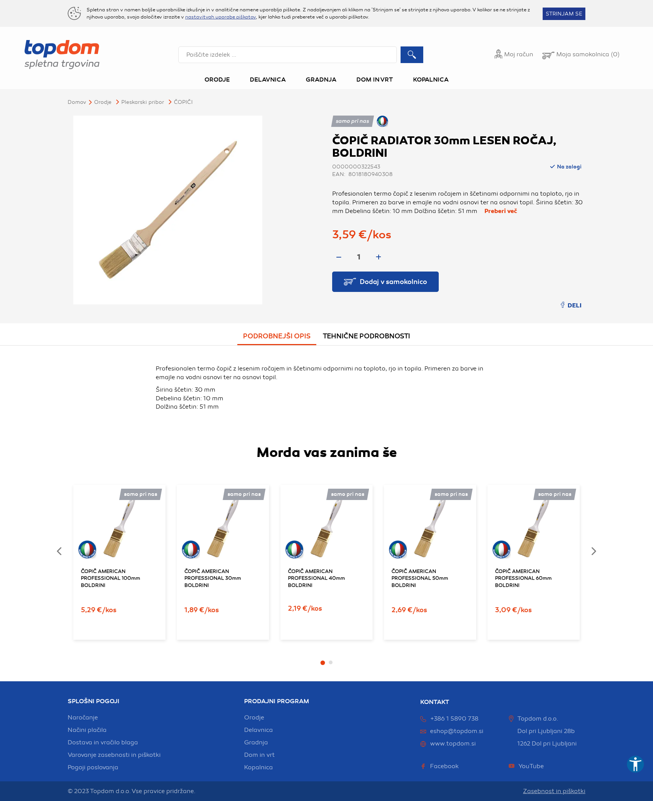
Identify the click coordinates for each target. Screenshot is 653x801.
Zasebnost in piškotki (554, 791)
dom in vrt (259, 755)
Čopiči (183, 102)
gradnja (256, 742)
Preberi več (500, 211)
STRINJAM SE (564, 14)
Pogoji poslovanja (93, 767)
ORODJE (102, 102)
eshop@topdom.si (456, 731)
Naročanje (83, 717)
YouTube (531, 766)
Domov (77, 102)
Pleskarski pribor (142, 102)
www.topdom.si (453, 743)
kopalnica (258, 767)
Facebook (444, 766)
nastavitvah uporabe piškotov (220, 17)
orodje (254, 717)
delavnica (258, 730)
